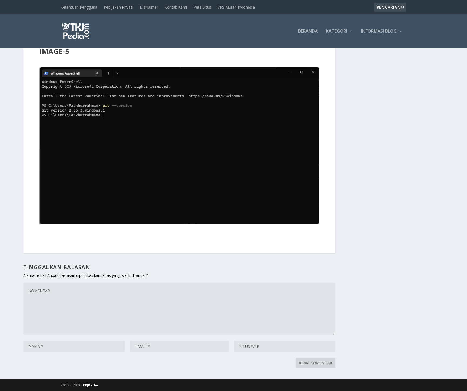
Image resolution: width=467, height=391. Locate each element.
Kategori (336, 31)
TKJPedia (90, 385)
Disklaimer (149, 7)
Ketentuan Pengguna (79, 7)
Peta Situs (202, 7)
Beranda (308, 31)
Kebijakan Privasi (118, 7)
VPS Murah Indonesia (236, 7)
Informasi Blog (379, 31)
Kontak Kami (176, 7)
